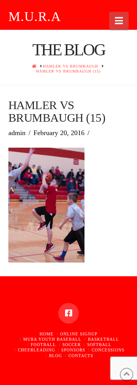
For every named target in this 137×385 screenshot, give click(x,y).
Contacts (80, 355)
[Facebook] (68, 313)
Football (43, 344)
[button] (119, 21)
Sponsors (73, 350)
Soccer (71, 344)
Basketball (103, 339)
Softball (99, 344)
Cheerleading (36, 350)
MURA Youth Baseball (52, 339)
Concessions (108, 350)
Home (47, 334)
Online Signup (78, 334)
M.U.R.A (34, 16)
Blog (55, 355)
